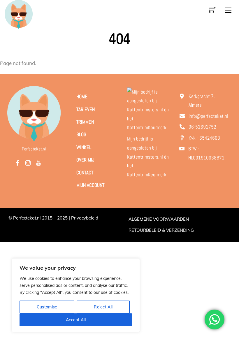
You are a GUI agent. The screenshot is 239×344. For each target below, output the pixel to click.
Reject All (103, 307)
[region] (76, 295)
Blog (81, 134)
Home (81, 96)
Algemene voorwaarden (159, 219)
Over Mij (85, 160)
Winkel (83, 147)
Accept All (76, 319)
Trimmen (85, 122)
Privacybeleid (84, 218)
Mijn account (90, 185)
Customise (47, 307)
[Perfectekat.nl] (18, 14)
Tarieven (85, 109)
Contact (84, 172)
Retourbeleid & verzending (161, 230)
